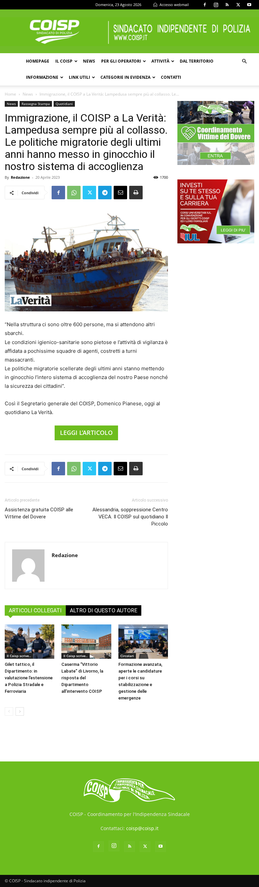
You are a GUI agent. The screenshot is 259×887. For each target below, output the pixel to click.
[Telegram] (105, 192)
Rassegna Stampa (36, 103)
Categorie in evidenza (125, 77)
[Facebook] (205, 4)
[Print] (136, 192)
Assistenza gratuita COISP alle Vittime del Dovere (39, 513)
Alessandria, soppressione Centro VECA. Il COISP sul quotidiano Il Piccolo (130, 517)
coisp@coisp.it (142, 828)
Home (10, 94)
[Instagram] (216, 4)
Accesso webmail (174, 4)
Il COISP (64, 61)
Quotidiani (64, 103)
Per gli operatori (121, 61)
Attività (160, 61)
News (89, 61)
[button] (244, 61)
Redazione (20, 177)
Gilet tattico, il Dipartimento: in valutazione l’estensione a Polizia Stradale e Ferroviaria (29, 678)
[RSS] (227, 4)
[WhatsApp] (74, 192)
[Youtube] (249, 4)
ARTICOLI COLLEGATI (35, 610)
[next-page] (20, 711)
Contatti (171, 77)
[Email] (120, 192)
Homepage (37, 61)
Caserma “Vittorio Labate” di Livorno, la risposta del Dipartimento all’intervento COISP (82, 678)
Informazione (42, 77)
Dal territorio (196, 61)
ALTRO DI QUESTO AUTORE (103, 610)
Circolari (127, 655)
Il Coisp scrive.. (19, 655)
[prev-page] (9, 711)
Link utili (79, 77)
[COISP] (129, 31)
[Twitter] (238, 4)
